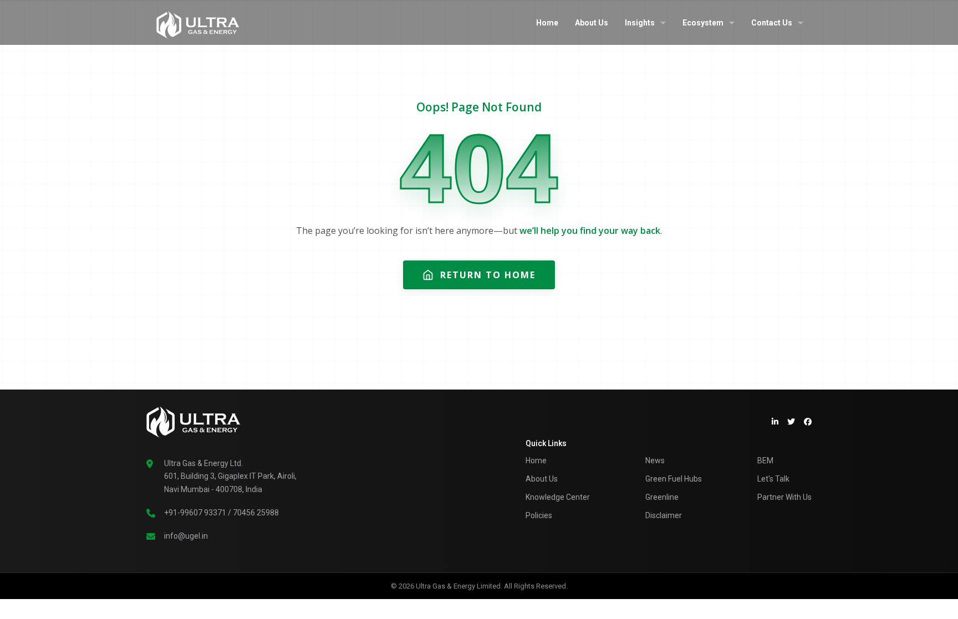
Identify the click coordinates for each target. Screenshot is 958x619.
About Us (591, 22)
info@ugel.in (186, 535)
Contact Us (771, 22)
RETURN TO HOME (488, 275)
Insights (640, 22)
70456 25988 (256, 512)
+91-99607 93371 (195, 512)
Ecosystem (702, 22)
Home (547, 22)
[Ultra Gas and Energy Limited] (198, 22)
